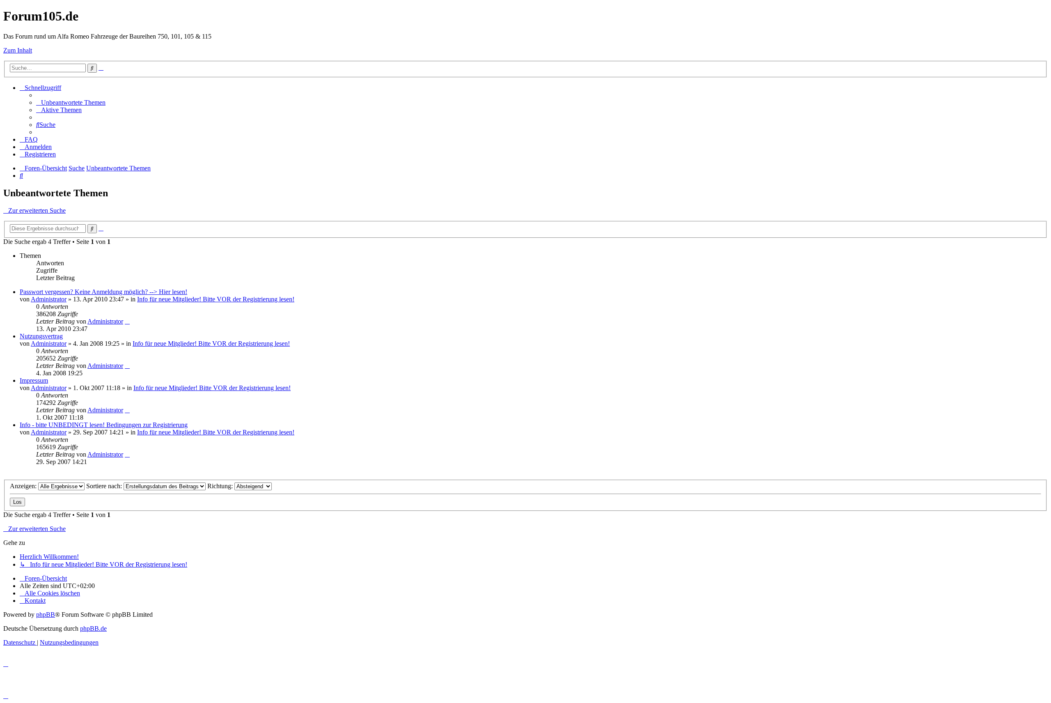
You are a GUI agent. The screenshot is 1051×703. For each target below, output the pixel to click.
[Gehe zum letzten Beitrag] (127, 321)
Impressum (34, 380)
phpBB (45, 614)
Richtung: (220, 485)
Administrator (49, 299)
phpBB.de (93, 628)
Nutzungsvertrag (41, 336)
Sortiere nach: (105, 485)
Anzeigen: (24, 485)
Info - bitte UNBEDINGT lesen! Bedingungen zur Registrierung (104, 424)
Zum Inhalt (17, 50)
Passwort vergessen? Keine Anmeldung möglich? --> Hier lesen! (103, 291)
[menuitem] (71, 102)
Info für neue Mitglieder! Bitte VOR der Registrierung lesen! (215, 299)
